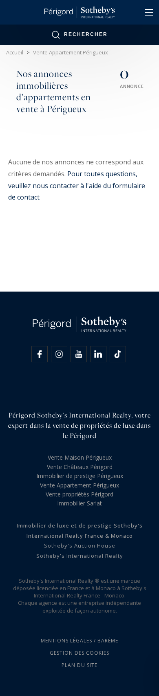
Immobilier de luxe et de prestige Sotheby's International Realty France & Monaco (80, 530)
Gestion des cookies (79, 652)
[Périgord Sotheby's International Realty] (79, 12)
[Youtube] (79, 354)
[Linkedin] (98, 354)
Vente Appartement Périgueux (79, 485)
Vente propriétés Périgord (79, 494)
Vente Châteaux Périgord (80, 467)
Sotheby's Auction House (79, 545)
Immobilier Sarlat (79, 503)
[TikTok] (118, 354)
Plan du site (79, 665)
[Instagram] (59, 354)
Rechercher (86, 34)
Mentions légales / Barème (79, 640)
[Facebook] (39, 354)
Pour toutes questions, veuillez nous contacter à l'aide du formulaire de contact (76, 185)
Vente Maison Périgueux (80, 457)
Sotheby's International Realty (79, 555)
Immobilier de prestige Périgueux (79, 476)
